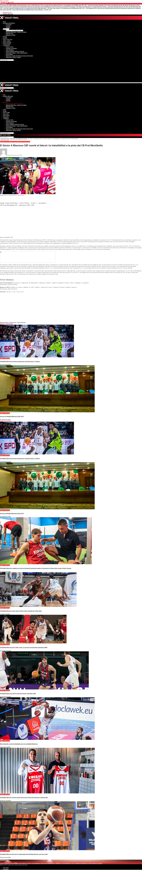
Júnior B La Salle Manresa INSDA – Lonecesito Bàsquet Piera (98, 6)
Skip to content (4, 0)
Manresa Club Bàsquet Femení (18, 138)
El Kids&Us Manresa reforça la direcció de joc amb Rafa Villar (18, 693)
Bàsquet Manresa (15, 863)
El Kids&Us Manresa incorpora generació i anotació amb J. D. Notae (20, 361)
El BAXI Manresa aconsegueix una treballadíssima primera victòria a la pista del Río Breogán (43, 6)
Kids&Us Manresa (5, 358)
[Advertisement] (71, 72)
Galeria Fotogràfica (5, 863)
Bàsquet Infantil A (88, 863)
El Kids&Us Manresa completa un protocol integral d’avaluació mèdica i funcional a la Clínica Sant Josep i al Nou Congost (35, 568)
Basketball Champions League (57, 863)
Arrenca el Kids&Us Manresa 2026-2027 (12, 416)
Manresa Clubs (5, 138)
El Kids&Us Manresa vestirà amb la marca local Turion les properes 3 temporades (24, 797)
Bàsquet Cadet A (97, 863)
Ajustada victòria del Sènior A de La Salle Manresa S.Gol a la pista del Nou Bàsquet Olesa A (31, 5)
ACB (21, 863)
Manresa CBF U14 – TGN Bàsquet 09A (78, 8)
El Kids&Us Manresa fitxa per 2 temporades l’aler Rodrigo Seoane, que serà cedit (24, 854)
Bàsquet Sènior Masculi (42, 863)
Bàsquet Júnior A (71, 863)
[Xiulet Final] (9, 19)
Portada (28, 141)
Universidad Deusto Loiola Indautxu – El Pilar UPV (31, 9)
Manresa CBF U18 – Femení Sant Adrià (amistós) (83, 5)
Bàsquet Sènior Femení (6, 322)
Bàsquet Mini (79, 863)
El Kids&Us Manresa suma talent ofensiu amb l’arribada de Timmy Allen (21, 611)
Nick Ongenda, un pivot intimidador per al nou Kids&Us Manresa (18, 744)
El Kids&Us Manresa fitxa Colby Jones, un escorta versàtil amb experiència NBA (23, 647)
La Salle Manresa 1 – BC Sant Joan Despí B (42, 8)
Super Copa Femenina (19, 322)
